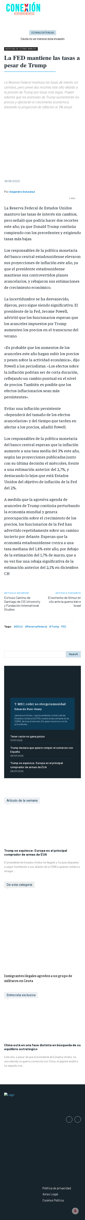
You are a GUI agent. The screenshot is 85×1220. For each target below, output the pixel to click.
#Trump (54, 626)
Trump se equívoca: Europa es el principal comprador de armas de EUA (35, 852)
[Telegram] (56, 117)
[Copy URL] (65, 117)
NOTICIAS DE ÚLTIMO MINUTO (21, 48)
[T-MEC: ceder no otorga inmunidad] (42, 685)
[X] (18, 117)
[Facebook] (8, 117)
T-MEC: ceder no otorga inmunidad (40, 704)
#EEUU (18, 626)
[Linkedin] (37, 117)
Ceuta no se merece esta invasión (43, 39)
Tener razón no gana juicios (27, 736)
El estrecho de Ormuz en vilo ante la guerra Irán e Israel (64, 601)
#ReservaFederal (36, 626)
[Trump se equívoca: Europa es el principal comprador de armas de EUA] (42, 828)
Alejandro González (22, 191)
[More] (75, 117)
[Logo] (42, 1102)
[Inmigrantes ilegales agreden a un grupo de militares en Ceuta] (42, 931)
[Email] (46, 117)
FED (63, 626)
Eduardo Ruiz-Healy (28, 709)
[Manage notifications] (75, 1211)
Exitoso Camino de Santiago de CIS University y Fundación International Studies (22, 603)
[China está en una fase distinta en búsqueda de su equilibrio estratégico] (42, 1023)
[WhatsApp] (27, 117)
